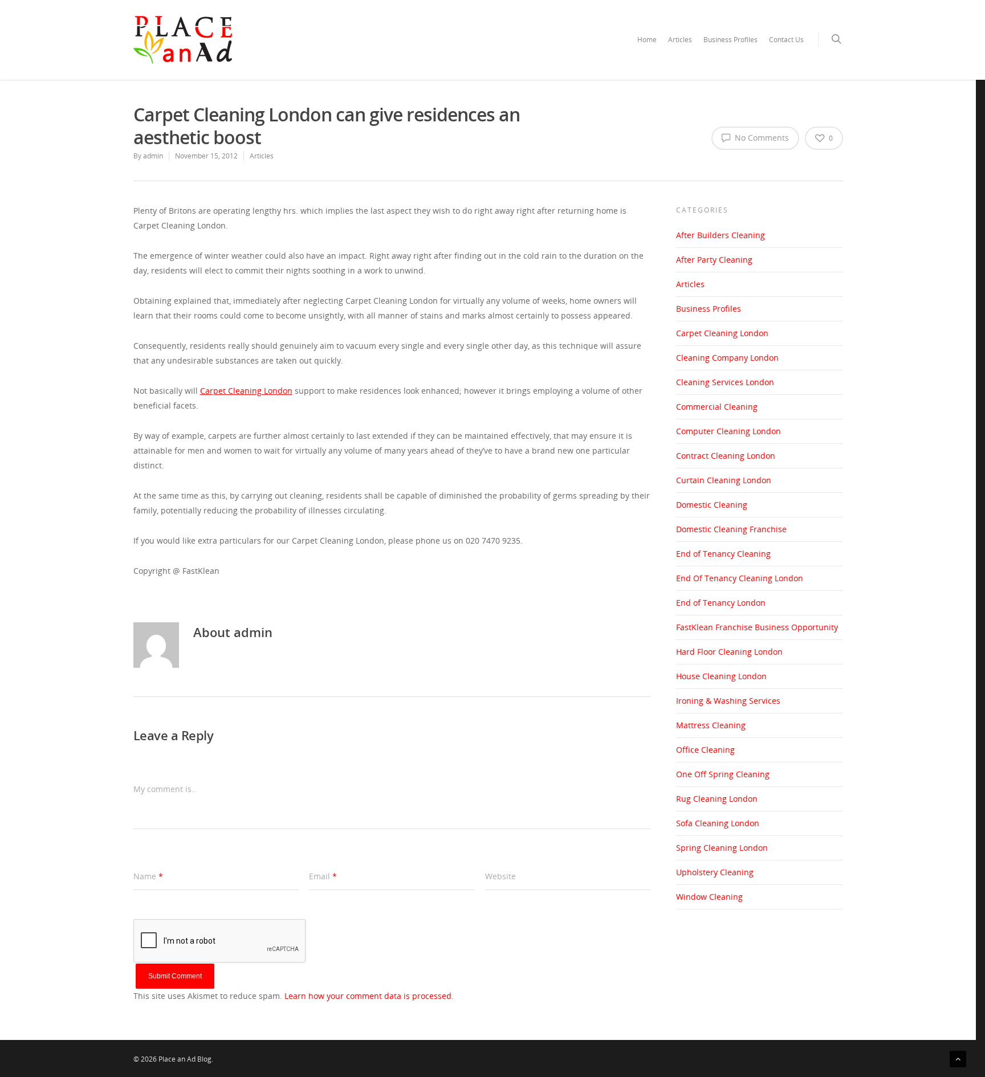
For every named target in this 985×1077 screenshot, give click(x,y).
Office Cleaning (705, 749)
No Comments (760, 137)
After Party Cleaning (714, 259)
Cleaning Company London (727, 357)
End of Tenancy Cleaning (723, 553)
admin (153, 156)
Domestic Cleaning (711, 504)
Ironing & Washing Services (728, 700)
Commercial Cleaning (717, 406)
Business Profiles (730, 39)
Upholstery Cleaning (715, 872)
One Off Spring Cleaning (723, 774)
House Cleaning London (721, 676)
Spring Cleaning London (722, 847)
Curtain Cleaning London (723, 480)
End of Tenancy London (721, 602)
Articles (680, 39)
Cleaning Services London (725, 382)
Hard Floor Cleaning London (729, 651)
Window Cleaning (709, 896)
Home (647, 39)
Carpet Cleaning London (722, 333)
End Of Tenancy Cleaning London (739, 578)
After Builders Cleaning (720, 235)
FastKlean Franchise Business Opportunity (757, 627)
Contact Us (786, 39)
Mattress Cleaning (711, 725)
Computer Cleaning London (728, 431)
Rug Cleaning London (717, 798)
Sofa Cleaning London (717, 823)
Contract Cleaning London (725, 455)
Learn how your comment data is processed (367, 995)
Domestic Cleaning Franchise (731, 529)
